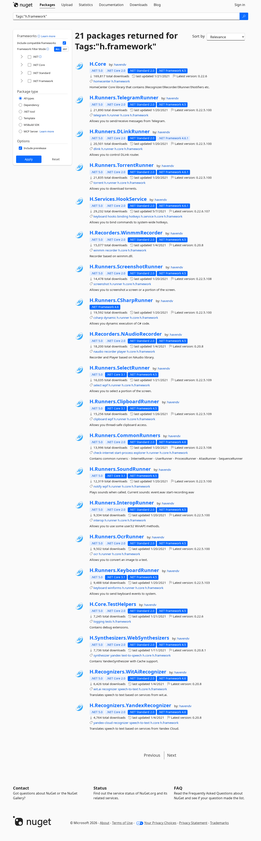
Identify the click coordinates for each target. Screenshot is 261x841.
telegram (99, 115)
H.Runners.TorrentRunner (122, 165)
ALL (58, 49)
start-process (124, 453)
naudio (98, 351)
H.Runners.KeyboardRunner (124, 570)
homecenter (102, 81)
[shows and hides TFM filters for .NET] (21, 57)
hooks (112, 216)
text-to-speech (132, 655)
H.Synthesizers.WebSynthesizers (129, 637)
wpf (105, 385)
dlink (96, 149)
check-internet (103, 453)
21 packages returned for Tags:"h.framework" (126, 41)
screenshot (101, 284)
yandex (115, 655)
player (121, 351)
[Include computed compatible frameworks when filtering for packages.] (64, 43)
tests (108, 621)
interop (98, 520)
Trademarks (219, 823)
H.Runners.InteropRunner (122, 502)
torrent (98, 183)
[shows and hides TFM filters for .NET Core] (21, 65)
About (104, 823)
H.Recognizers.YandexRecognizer (130, 705)
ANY (65, 49)
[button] (39, 36)
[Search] (244, 16)
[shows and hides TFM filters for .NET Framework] (21, 81)
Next (171, 755)
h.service (147, 216)
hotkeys (134, 216)
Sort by (198, 36)
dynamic (110, 317)
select (97, 385)
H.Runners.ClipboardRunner (124, 401)
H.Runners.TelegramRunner (124, 97)
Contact (21, 788)
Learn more (48, 36)
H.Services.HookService (118, 199)
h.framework (120, 81)
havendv (120, 64)
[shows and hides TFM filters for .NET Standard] (21, 73)
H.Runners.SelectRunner (120, 367)
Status (100, 788)
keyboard (100, 216)
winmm (98, 250)
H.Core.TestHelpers (113, 604)
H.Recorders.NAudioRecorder (126, 334)
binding (122, 216)
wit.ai (97, 689)
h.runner (113, 115)
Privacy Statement (193, 823)
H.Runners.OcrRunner (117, 536)
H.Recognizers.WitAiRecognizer (128, 671)
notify (97, 486)
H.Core (98, 64)
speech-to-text (128, 689)
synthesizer (101, 655)
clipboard (100, 419)
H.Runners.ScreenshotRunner (126, 266)
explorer (140, 453)
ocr (95, 554)
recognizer (109, 689)
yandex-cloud (103, 723)
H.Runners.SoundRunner (120, 469)
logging (98, 621)
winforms (114, 588)
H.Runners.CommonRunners (125, 435)
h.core (124, 115)
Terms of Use (122, 823)
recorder (111, 250)
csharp (98, 317)
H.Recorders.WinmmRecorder (126, 232)
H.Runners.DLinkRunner (120, 131)
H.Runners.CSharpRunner (121, 300)
